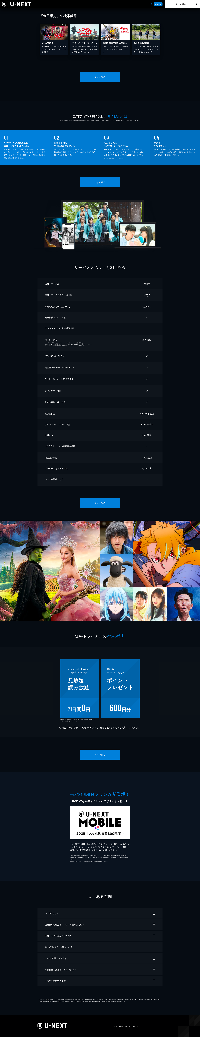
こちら (75, 345)
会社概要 (121, 1026)
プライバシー (128, 1026)
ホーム (115, 1026)
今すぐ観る (181, 4)
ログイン (158, 4)
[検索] (151, 4)
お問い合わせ (136, 1026)
